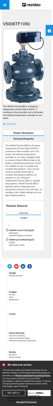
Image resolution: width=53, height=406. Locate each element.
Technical (23, 212)
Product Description (23, 132)
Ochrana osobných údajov (19, 338)
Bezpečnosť (13, 299)
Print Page (10, 123)
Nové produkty (15, 357)
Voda (11, 297)
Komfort (12, 294)
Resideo (12, 314)
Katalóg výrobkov (16, 275)
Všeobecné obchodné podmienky (22, 340)
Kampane (13, 354)
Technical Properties (23, 138)
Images (23, 217)
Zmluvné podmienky (17, 335)
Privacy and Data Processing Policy (32, 375)
